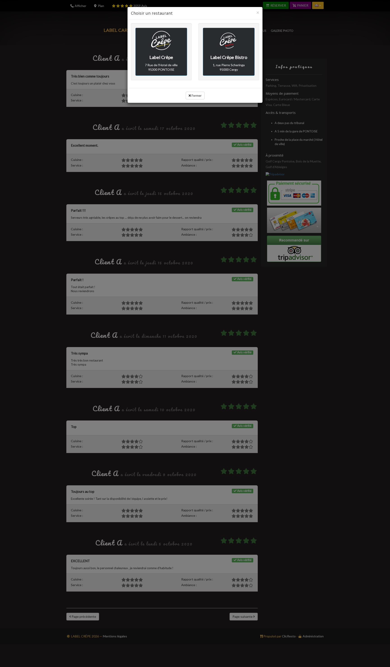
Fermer (196, 95)
